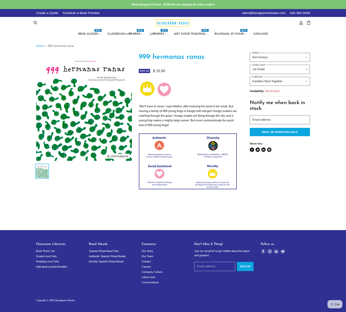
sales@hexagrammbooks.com (263, 13)
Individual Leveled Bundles (51, 266)
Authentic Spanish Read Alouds (107, 256)
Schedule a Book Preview (81, 13)
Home (40, 45)
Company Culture (152, 271)
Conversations (150, 282)
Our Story (147, 250)
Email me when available (280, 132)
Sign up (245, 266)
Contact (146, 261)
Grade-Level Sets (46, 256)
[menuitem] (90, 34)
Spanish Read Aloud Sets (104, 250)
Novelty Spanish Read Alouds (106, 261)
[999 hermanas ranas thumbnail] (42, 171)
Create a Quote (47, 13)
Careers (146, 266)
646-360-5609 (300, 13)
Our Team (147, 256)
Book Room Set (45, 250)
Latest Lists (148, 277)
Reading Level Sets (47, 261)
